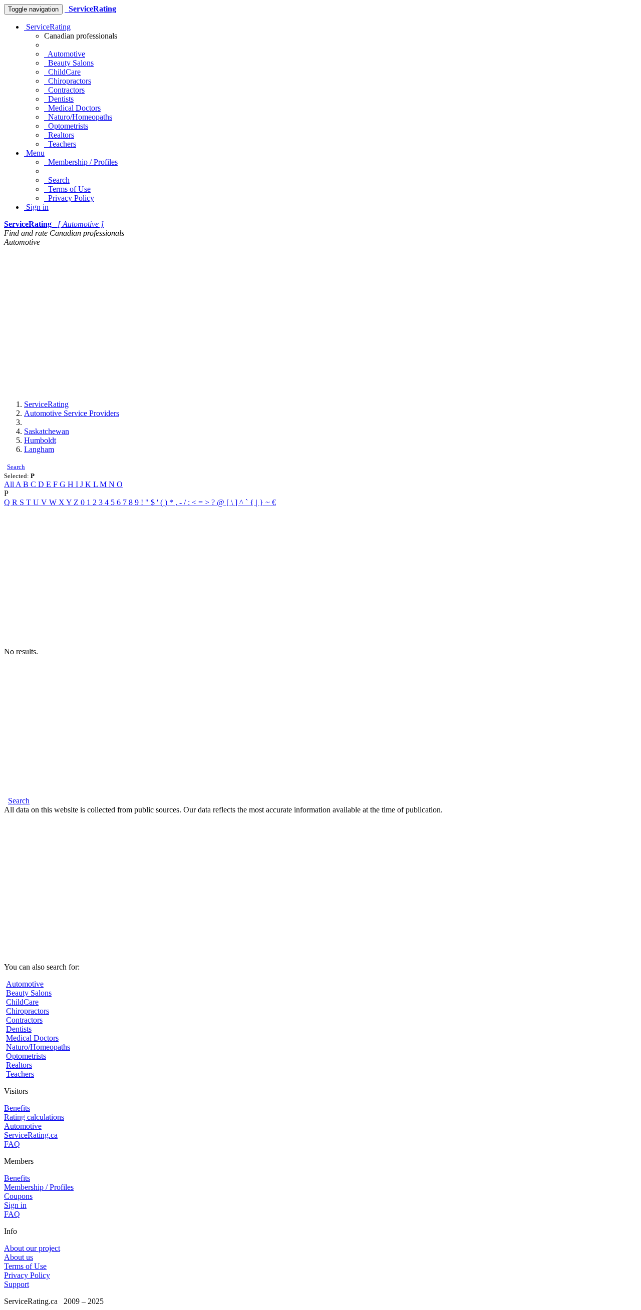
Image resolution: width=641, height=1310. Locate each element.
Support (16, 1284)
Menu (34, 153)
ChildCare (62, 72)
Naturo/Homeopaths (78, 117)
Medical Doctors (72, 108)
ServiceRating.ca (31, 1135)
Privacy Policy (69, 198)
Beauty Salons (69, 63)
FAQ (12, 1144)
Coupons (18, 1196)
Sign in (36, 207)
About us (18, 1257)
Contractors (64, 90)
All (10, 484)
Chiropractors (67, 81)
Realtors (59, 135)
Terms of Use (67, 189)
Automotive (64, 54)
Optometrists (66, 126)
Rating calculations (34, 1117)
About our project (32, 1248)
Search (57, 180)
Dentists (59, 99)
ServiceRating (47, 27)
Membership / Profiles (81, 162)
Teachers (60, 144)
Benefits (17, 1108)
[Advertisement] (320, 322)
